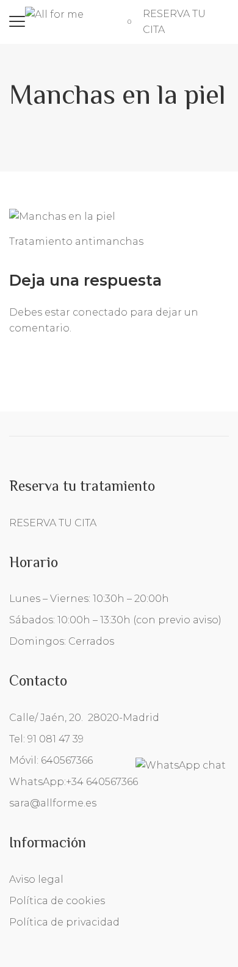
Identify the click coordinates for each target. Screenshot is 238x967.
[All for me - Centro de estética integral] (54, 14)
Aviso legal (36, 879)
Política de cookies (57, 901)
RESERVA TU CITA (52, 523)
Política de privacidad (64, 922)
